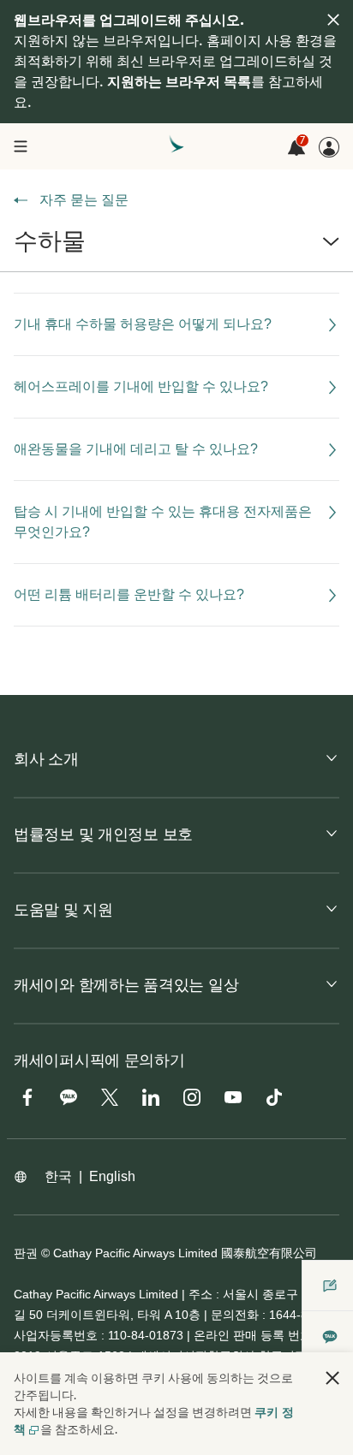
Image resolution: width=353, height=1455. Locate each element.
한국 (58, 1176)
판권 (26, 1253)
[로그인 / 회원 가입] (329, 147)
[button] (176, 248)
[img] (333, 20)
